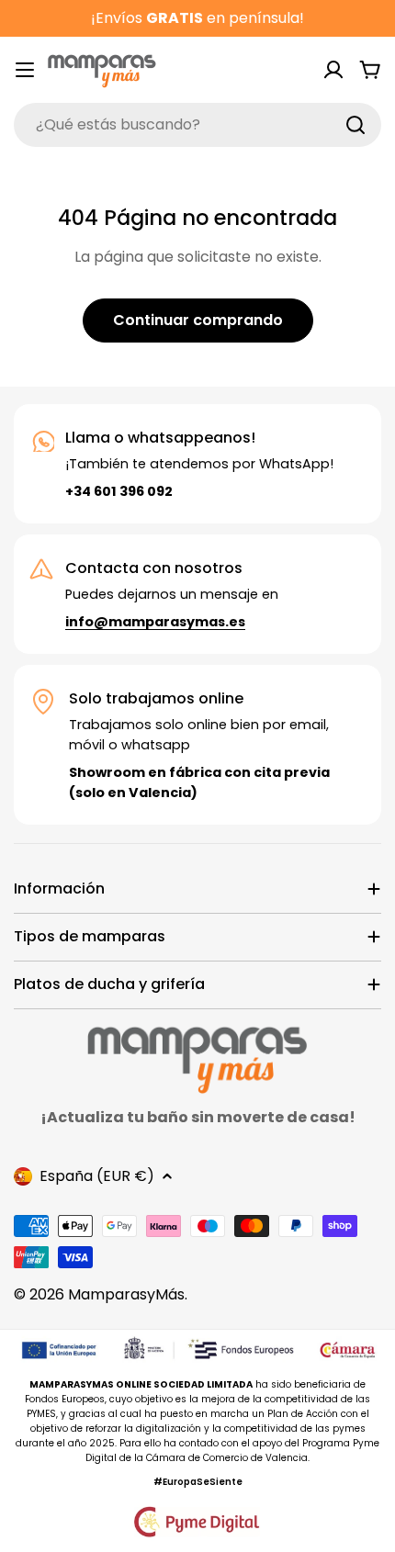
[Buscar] (355, 125)
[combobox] (197, 125)
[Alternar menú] (25, 70)
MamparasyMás (126, 1294)
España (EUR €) (97, 1175)
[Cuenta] (333, 70)
